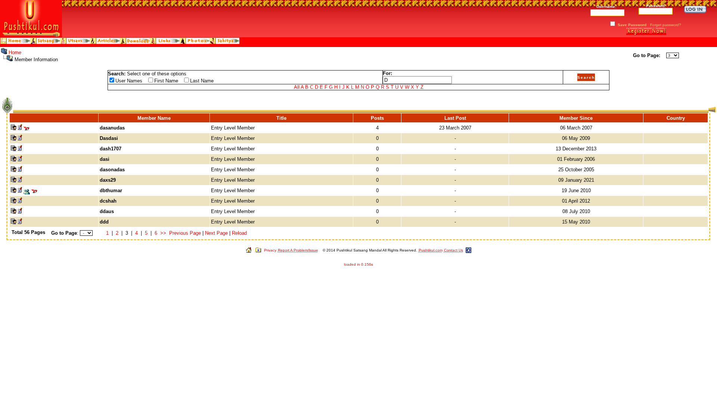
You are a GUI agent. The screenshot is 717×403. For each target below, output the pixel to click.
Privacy (270, 250)
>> (163, 233)
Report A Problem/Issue (298, 250)
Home (15, 52)
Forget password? (665, 25)
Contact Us (453, 250)
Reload (239, 233)
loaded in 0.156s (358, 264)
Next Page (216, 233)
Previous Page (185, 233)
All (296, 87)
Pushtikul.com (431, 250)
